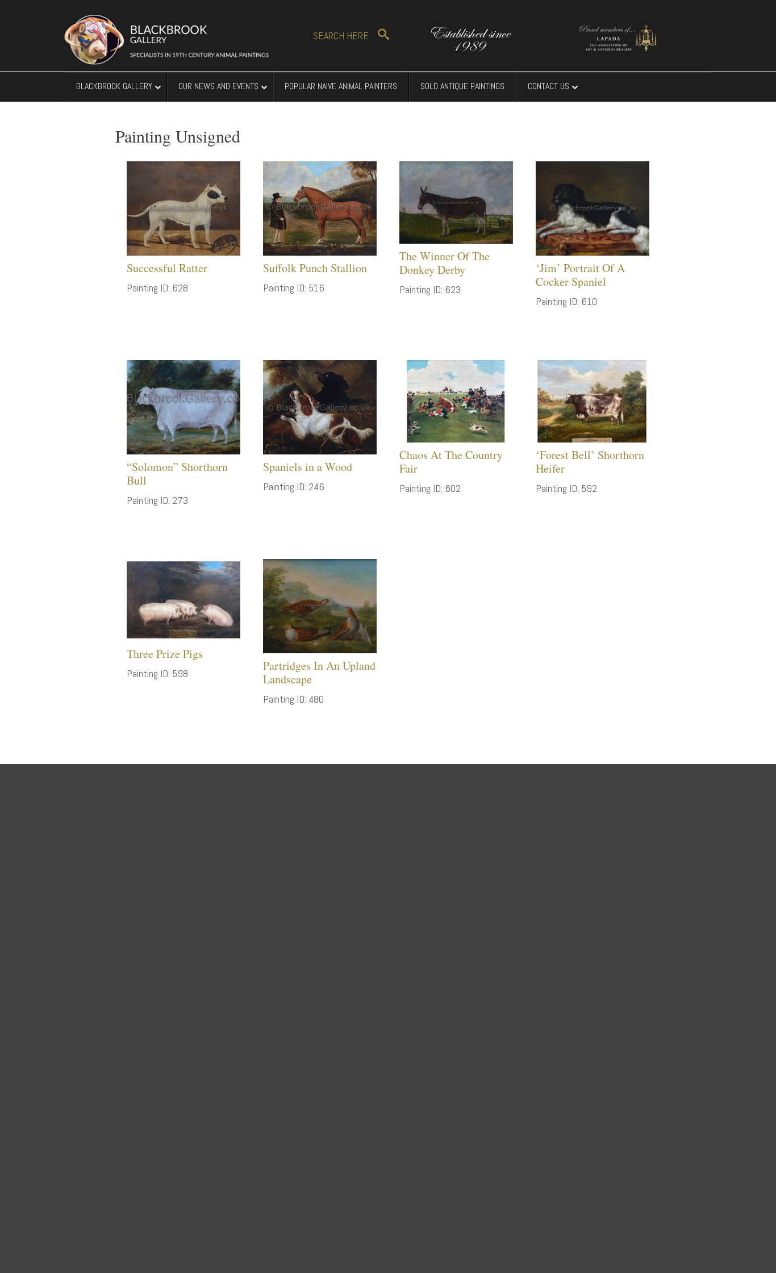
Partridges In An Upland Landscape (319, 672)
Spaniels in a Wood (307, 466)
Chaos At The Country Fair (451, 461)
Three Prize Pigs (165, 653)
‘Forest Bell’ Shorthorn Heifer (590, 461)
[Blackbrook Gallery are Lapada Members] (612, 36)
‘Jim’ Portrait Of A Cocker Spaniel (580, 274)
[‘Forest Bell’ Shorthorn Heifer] (592, 400)
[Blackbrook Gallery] (166, 39)
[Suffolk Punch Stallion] (320, 207)
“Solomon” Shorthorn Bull (177, 473)
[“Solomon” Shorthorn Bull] (183, 405)
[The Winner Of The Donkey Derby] (456, 201)
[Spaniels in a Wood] (320, 405)
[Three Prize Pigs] (183, 599)
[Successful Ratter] (183, 207)
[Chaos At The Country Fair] (456, 400)
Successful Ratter (167, 268)
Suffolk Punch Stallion (315, 268)
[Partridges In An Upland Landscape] (320, 604)
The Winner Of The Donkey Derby (444, 262)
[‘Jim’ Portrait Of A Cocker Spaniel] (592, 207)
